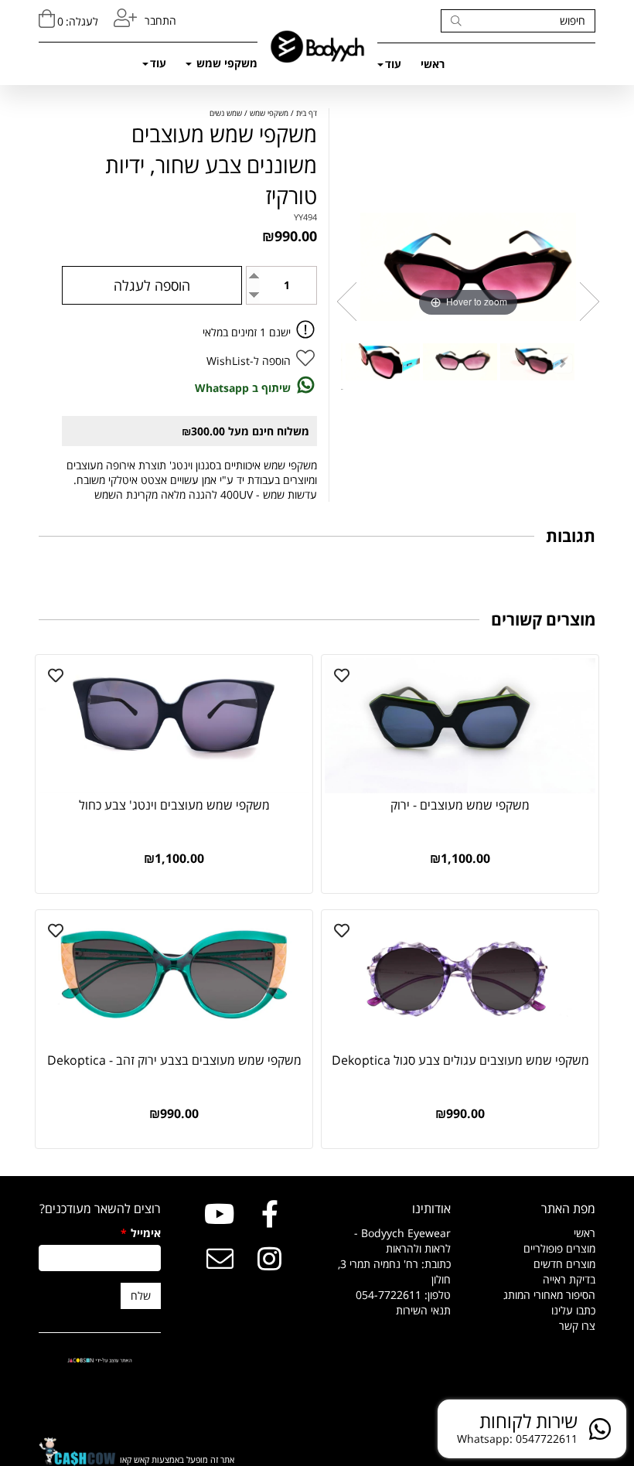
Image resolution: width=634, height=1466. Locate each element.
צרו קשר (577, 1325)
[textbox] (390, 1272)
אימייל (141, 1233)
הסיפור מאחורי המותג (549, 1294)
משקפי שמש (225, 63)
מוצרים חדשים (564, 1263)
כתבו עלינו (573, 1310)
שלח (141, 1295)
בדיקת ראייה (569, 1279)
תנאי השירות (423, 1310)
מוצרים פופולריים (559, 1248)
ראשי (433, 63)
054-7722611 (388, 1294)
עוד (393, 63)
